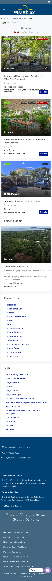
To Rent (45, 164)
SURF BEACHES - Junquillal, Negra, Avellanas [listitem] (26, 396)
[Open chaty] (47, 570)
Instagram (29, 509)
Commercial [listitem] (12, 334)
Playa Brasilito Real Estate (14, 551)
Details (43, 92)
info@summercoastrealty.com (17, 452)
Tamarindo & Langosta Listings (16, 561)
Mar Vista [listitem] (10, 419)
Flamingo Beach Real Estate (15, 541)
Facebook (13, 509)
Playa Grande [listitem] (12, 384)
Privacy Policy (26, 570)
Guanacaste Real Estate (16, 526)
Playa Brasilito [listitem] (13, 400)
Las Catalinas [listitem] (12, 411)
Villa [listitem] (10, 315)
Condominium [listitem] (15, 303)
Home (6, 19)
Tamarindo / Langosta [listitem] (17, 369)
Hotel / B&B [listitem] (13, 342)
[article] (26, 255)
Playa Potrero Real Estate (14, 536)
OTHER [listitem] (9, 381)
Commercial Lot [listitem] (16, 322)
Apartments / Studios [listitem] (18, 338)
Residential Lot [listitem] (15, 330)
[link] (26, 54)
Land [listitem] (8, 319)
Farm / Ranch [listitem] (14, 326)
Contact (18, 500)
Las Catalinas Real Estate (14, 531)
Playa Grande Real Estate (14, 556)
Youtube (20, 514)
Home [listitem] (11, 307)
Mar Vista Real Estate (12, 546)
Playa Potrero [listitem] (12, 377)
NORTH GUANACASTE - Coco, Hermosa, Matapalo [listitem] (24, 406)
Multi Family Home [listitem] (17, 311)
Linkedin (43, 509)
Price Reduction (42, 39)
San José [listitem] (10, 415)
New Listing (32, 102)
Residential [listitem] (11, 299)
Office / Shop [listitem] (14, 346)
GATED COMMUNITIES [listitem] (15, 373)
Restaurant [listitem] (13, 350)
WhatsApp (35, 514)
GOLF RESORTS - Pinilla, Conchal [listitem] (21, 392)
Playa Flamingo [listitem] (13, 388)
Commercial (16, 19)
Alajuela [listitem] (10, 423)
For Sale (33, 39)
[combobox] (29, 32)
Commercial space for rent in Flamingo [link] (23, 201)
